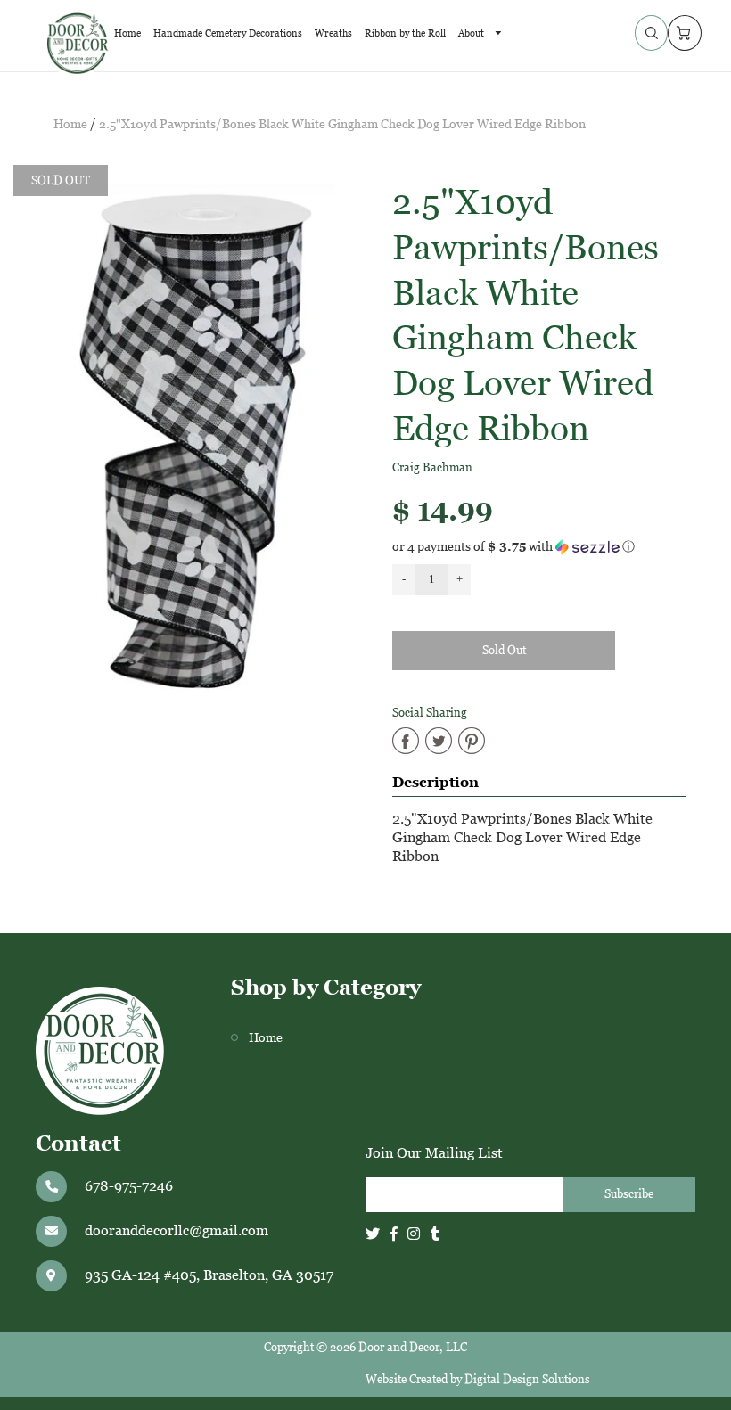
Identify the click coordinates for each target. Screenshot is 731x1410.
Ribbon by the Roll (405, 33)
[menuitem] (127, 33)
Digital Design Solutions (527, 1379)
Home (127, 33)
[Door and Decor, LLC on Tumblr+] (435, 1234)
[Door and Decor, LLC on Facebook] (394, 1234)
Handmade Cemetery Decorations (227, 33)
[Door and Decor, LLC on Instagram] (413, 1234)
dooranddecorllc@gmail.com (176, 1230)
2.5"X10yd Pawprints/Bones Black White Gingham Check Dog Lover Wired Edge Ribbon (342, 124)
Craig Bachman (432, 467)
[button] (548, 546)
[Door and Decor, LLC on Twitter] (373, 1234)
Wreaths (333, 33)
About (472, 33)
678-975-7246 (129, 1185)
